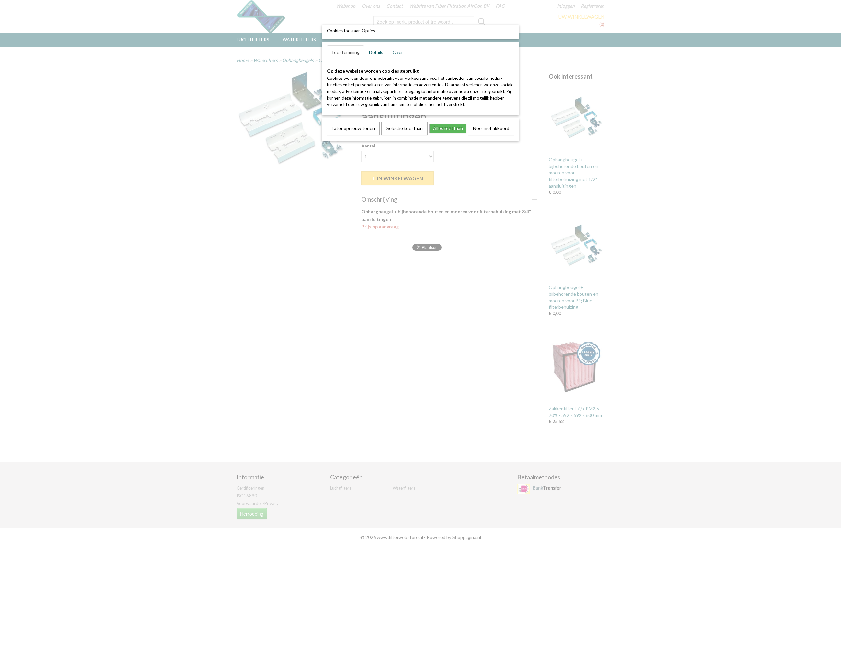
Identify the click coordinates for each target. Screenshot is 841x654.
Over (398, 52)
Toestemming (345, 52)
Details (376, 52)
